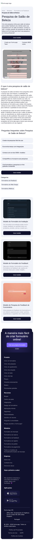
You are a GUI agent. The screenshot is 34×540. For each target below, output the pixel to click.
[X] (12, 474)
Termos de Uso (12, 533)
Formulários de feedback (11, 438)
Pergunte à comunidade (11, 420)
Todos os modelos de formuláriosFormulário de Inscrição (14, 451)
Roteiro (6, 385)
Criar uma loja (8, 376)
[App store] (13, 493)
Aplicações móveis (9, 408)
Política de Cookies (17, 536)
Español (18, 506)
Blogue (6, 396)
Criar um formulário (10, 361)
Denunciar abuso (9, 466)
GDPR (21, 533)
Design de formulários (10, 405)
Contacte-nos (8, 462)
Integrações (7, 402)
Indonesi (18, 509)
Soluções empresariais (11, 382)
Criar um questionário (10, 367)
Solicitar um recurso (10, 417)
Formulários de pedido (11, 444)
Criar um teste (8, 373)
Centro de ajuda (9, 399)
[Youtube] (16, 474)
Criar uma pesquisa (10, 364)
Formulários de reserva (11, 435)
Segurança (7, 411)
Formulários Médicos (8, 188)
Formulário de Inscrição (11, 432)
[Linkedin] (5, 474)
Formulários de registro (11, 441)
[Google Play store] (13, 500)
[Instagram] (9, 474)
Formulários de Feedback (9, 180)
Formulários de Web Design (10, 184)
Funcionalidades (9, 414)
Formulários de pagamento (12, 447)
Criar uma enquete (9, 370)
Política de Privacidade (16, 530)
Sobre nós (7, 459)
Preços (6, 379)
